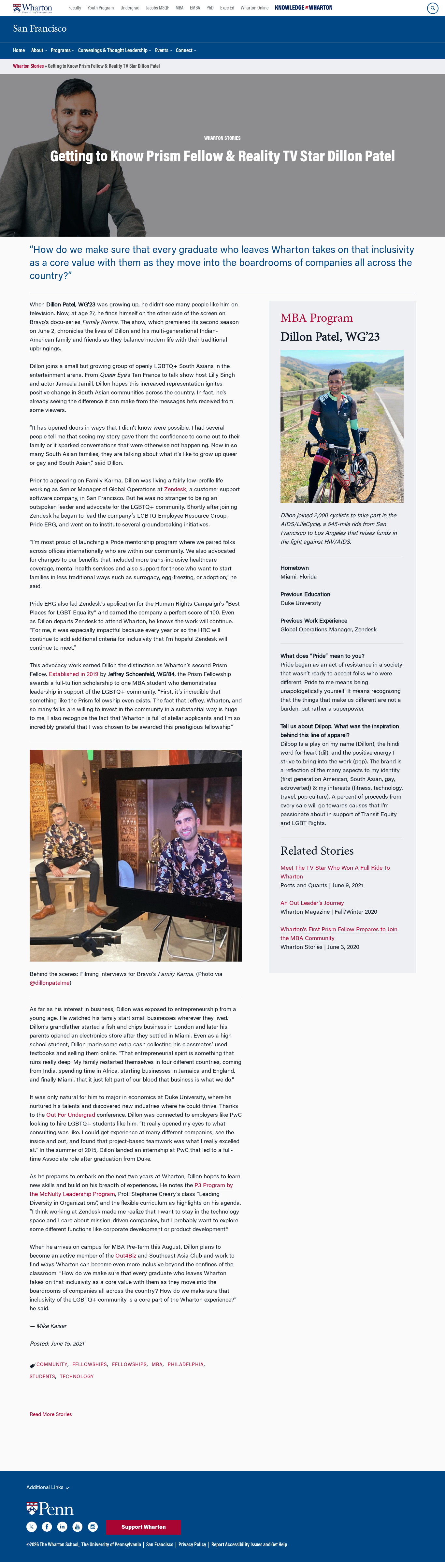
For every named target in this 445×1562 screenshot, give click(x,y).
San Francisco (159, 1545)
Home (19, 51)
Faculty (74, 8)
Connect (184, 51)
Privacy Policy (192, 1545)
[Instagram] (93, 1528)
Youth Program (101, 8)
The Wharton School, (59, 1545)
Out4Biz (125, 1256)
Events (161, 51)
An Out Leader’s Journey (312, 903)
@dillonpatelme (49, 983)
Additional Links (45, 1487)
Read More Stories (51, 1414)
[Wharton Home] (32, 8)
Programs (61, 51)
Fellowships (89, 1365)
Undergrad (130, 8)
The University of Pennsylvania (111, 1545)
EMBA (195, 8)
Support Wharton (144, 1527)
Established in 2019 (73, 675)
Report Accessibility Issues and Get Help (249, 1545)
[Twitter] (31, 1528)
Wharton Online (255, 8)
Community (51, 1365)
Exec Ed (227, 8)
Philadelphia (186, 1365)
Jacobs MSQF (157, 8)
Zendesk (175, 490)
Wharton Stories (28, 66)
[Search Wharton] (432, 8)
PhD (210, 8)
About (37, 51)
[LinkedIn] (62, 1528)
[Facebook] (47, 1528)
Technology (77, 1377)
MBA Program (316, 319)
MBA (179, 8)
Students (42, 1377)
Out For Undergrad (70, 1115)
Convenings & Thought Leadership (113, 51)
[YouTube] (77, 1528)
